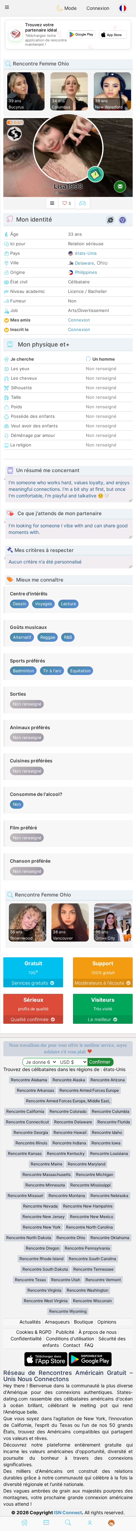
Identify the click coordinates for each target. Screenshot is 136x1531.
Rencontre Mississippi (90, 1185)
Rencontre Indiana (69, 1142)
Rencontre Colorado (68, 1111)
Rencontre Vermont (103, 1279)
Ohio (102, 263)
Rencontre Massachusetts (46, 1174)
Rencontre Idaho (107, 1132)
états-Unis (86, 253)
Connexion (97, 8)
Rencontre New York (42, 1227)
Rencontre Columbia (110, 1111)
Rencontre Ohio (70, 1237)
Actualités (30, 1322)
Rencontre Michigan (94, 1174)
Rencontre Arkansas (35, 1090)
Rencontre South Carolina (92, 1258)
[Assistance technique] (111, 1523)
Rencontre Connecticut (27, 1121)
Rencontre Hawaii (69, 1132)
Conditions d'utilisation (70, 1338)
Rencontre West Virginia (46, 1300)
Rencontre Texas (30, 1279)
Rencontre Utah (65, 1279)
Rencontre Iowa (105, 1142)
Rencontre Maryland (86, 1163)
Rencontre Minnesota (45, 1185)
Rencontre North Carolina (89, 1227)
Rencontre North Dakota (28, 1237)
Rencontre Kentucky (66, 1153)
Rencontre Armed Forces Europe (89, 1090)
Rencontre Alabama (29, 1079)
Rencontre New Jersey (43, 1216)
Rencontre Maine (46, 1163)
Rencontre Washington (87, 1290)
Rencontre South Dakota (45, 1269)
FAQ (89, 1345)
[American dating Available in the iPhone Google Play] (90, 1355)
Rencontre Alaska (68, 1079)
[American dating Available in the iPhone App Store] (46, 1355)
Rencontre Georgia (31, 1132)
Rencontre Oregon (42, 1248)
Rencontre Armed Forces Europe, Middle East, (68, 1100)
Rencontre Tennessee (93, 1269)
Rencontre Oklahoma (109, 1237)
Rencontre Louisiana (109, 1153)
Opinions (106, 1322)
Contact (71, 1345)
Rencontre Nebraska (109, 1195)
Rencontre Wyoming (67, 1311)
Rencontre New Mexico (91, 1216)
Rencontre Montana (67, 1195)
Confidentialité (26, 1338)
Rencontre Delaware (73, 1121)
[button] (7, 7)
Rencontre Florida (113, 1121)
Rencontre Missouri (25, 1195)
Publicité (65, 1332)
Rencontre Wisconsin (92, 1300)
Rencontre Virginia (44, 1290)
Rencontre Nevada (40, 1206)
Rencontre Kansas (25, 1153)
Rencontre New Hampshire (88, 1206)
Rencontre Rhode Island (41, 1258)
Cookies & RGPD (33, 1332)
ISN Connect (68, 1512)
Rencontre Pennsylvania (87, 1248)
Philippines (86, 272)
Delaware (84, 263)
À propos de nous (98, 1332)
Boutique (83, 1322)
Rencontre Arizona (107, 1079)
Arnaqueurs (57, 1322)
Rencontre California (25, 1111)
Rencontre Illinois (31, 1142)
